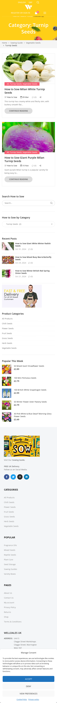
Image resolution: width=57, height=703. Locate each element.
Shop (6, 617)
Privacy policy (33, 699)
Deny (28, 686)
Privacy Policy (10, 607)
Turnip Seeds (16, 84)
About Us (8, 593)
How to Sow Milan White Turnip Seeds (25, 90)
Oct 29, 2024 (20, 263)
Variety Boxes (10, 574)
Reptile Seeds (10, 555)
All (8, 84)
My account (9, 602)
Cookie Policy (22, 699)
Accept (28, 679)
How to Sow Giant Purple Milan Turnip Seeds (24, 159)
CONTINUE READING (18, 111)
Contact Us (9, 598)
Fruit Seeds (7, 333)
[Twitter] (13, 477)
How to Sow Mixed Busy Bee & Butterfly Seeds (33, 258)
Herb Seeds (7, 343)
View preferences (28, 693)
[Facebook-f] (6, 477)
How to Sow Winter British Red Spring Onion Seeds (32, 271)
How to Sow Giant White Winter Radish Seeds (33, 244)
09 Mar (25, 97)
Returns (7, 612)
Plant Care (8, 559)
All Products (7, 318)
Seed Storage (10, 564)
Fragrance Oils (10, 545)
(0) (35, 97)
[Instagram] (20, 477)
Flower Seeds (8, 328)
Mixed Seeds (9, 550)
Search (51, 203)
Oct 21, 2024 (20, 276)
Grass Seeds (7, 338)
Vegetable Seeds (30, 84)
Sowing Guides (10, 569)
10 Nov (25, 165)
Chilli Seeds (7, 323)
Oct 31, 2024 (20, 249)
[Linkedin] (26, 477)
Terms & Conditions (12, 621)
